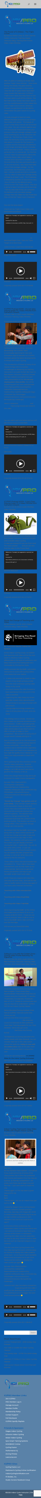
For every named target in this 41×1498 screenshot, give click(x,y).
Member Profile (12, 1408)
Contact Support (12, 1415)
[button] (20, 271)
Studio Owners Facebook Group (18, 1480)
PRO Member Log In (13, 1402)
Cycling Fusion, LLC (13, 1467)
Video (6, 43)
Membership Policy (13, 1412)
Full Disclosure (11, 1418)
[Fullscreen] (34, 278)
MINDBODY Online (13, 1444)
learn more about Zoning (25, 1015)
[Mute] (28, 252)
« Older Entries (9, 1329)
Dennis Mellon (12, 36)
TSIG (20, 1495)
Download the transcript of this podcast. (19, 412)
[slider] (33, 252)
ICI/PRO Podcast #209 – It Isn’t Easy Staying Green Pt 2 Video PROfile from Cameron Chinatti (20, 503)
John (8, 314)
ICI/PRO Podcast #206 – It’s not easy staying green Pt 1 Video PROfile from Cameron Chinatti (20, 310)
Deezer (7, 406)
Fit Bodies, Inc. (11, 1477)
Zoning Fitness (11, 1454)
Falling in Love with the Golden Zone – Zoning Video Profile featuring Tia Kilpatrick (20, 955)
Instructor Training (17, 38)
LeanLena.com (11, 1457)
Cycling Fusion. (13, 1052)
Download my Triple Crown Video (17, 238)
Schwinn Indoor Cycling (15, 1434)
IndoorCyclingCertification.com (17, 1473)
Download (32, 281)
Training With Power (24, 41)
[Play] (7, 252)
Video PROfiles (15, 43)
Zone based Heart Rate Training (24, 964)
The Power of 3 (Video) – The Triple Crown (19, 33)
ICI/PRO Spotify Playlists (15, 1421)
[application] (20, 223)
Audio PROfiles (28, 314)
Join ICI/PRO (10, 1399)
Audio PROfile (9, 1288)
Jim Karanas (10, 624)
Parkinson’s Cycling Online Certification (21, 1470)
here (20, 546)
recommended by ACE (12, 1020)
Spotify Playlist (24, 403)
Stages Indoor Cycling (14, 1431)
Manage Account (12, 1405)
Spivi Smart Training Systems (17, 1441)
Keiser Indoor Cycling (14, 1438)
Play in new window (18, 281)
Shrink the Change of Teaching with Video (19, 621)
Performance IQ (12, 1451)
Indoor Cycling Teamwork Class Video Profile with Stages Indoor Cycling (20, 1130)
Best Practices (9, 962)
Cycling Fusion (11, 1447)
